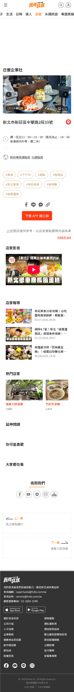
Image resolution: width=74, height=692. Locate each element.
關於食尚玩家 (11, 618)
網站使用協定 (51, 629)
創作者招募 (10, 645)
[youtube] (15, 665)
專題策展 (67, 14)
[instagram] (32, 665)
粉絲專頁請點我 (20, 157)
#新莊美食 (32, 184)
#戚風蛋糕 (12, 194)
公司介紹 (9, 623)
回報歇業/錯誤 (64, 237)
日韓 (19, 14)
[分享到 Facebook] (26, 204)
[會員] (68, 5)
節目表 (7, 650)
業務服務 (49, 618)
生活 (9, 14)
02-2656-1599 (29, 601)
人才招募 (9, 629)
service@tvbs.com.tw (29, 596)
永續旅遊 (51, 14)
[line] (23, 665)
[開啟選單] (5, 5)
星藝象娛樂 (50, 656)
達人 (29, 14)
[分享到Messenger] (40, 204)
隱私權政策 (50, 623)
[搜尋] (61, 5)
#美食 (9, 175)
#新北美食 (12, 184)
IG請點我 (37, 157)
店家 (38, 14)
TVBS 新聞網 (44, 687)
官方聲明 (49, 650)
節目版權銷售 (51, 639)
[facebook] (6, 665)
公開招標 (49, 645)
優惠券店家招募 (12, 639)
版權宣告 (9, 656)
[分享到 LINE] (33, 204)
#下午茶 (25, 175)
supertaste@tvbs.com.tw (31, 592)
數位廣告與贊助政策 (55, 634)
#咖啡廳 (52, 184)
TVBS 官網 (29, 687)
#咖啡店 (58, 175)
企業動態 (9, 634)
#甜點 (41, 175)
